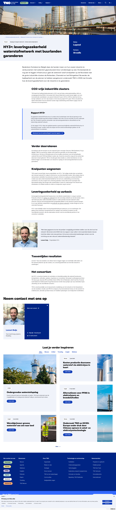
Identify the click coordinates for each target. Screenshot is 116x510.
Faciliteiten (71, 462)
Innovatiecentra (97, 474)
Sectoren (83, 2)
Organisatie (47, 462)
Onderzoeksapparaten (74, 465)
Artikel (53, 352)
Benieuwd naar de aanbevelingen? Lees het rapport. (47, 133)
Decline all (107, 503)
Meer (99, 2)
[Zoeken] (105, 2)
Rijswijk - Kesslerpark (35, 332)
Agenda (22, 465)
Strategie (46, 468)
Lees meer (12, 402)
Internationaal (97, 477)
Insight (67, 352)
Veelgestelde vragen (49, 480)
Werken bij (91, 2)
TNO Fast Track (97, 468)
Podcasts (22, 474)
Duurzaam (23, 2)
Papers (21, 477)
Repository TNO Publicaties (76, 477)
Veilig (40, 2)
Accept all (107, 501)
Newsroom (22, 458)
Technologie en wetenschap (75, 458)
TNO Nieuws (23, 483)
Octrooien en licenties (74, 474)
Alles (40, 352)
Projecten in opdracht (98, 462)
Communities (47, 477)
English (3, 496)
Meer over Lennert (32, 308)
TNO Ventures (96, 471)
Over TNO (46, 458)
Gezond (32, 2)
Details (2, 505)
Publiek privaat (97, 465)
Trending (60, 352)
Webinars (22, 468)
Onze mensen (48, 471)
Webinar (74, 352)
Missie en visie (48, 465)
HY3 (54, 95)
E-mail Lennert (33, 335)
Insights (22, 471)
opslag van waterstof (49, 198)
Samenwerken (96, 458)
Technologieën (72, 468)
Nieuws (47, 352)
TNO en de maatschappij (50, 474)
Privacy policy (9, 505)
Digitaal (48, 2)
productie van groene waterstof (60, 203)
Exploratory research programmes (78, 471)
